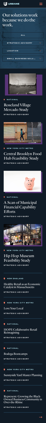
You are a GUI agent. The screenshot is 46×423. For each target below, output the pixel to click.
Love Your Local (13, 308)
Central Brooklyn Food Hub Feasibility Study (22, 156)
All (23, 35)
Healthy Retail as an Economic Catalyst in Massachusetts (22, 286)
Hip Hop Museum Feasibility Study (19, 258)
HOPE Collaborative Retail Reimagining (20, 331)
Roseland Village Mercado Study (17, 107)
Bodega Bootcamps (15, 353)
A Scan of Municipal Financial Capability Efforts (20, 207)
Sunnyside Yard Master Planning (23, 375)
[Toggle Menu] (40, 4)
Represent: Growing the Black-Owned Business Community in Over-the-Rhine (23, 399)
